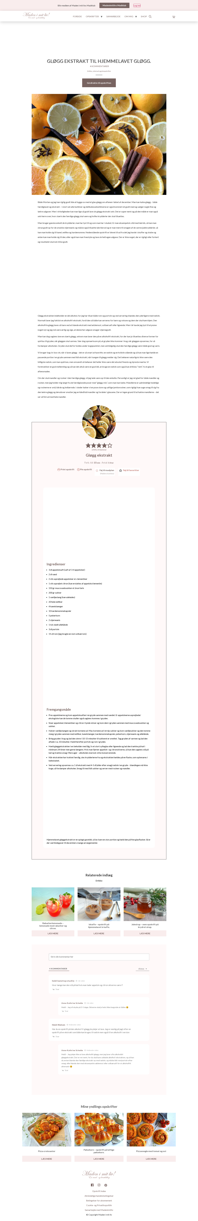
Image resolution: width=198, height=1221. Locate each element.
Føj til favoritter (131, 470)
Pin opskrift (86, 469)
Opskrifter (92, 16)
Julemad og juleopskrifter (102, 71)
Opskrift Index (99, 1191)
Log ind (137, 5)
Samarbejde (113, 16)
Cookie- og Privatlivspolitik (99, 1205)
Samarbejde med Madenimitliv (99, 1210)
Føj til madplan (106, 472)
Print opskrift (67, 469)
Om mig (128, 16)
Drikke (89, 71)
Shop (144, 16)
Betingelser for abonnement (99, 1200)
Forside (77, 16)
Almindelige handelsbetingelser (99, 1195)
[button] (88, 445)
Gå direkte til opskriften (99, 83)
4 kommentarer (99, 66)
